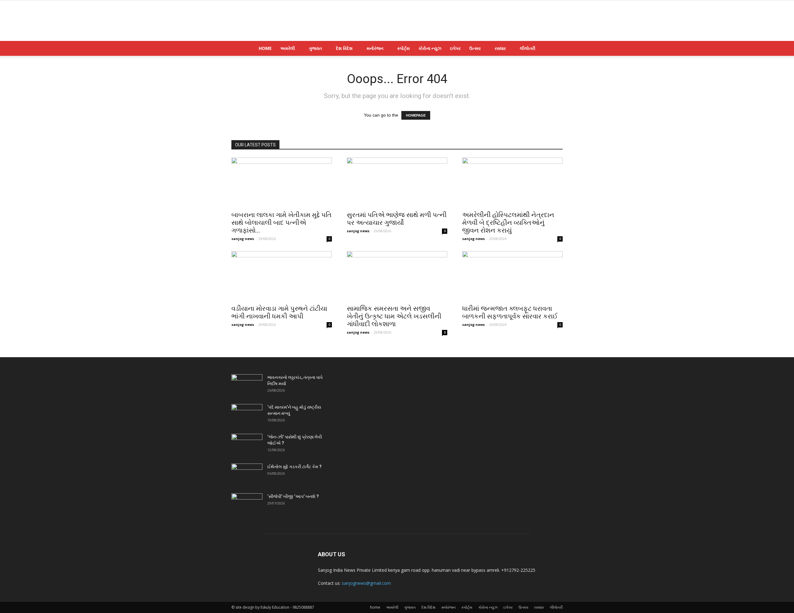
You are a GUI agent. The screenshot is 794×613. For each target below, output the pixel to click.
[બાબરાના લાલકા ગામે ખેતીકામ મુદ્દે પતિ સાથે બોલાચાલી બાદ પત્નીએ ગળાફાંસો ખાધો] (281, 182)
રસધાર (500, 48)
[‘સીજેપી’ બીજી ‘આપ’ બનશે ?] (246, 504)
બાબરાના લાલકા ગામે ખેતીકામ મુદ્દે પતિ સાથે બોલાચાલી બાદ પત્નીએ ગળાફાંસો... (281, 222)
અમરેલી (287, 48)
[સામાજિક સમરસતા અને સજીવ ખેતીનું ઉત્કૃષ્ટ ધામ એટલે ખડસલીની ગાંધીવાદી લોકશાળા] (397, 276)
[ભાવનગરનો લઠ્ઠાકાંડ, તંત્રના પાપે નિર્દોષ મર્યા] (246, 385)
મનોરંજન (375, 48)
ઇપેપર (455, 48)
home (265, 48)
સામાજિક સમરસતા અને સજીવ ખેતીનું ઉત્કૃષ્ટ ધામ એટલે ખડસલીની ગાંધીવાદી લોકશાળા (394, 316)
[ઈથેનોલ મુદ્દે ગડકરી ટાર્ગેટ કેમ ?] (246, 474)
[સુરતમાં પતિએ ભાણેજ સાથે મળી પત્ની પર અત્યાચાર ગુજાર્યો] (397, 182)
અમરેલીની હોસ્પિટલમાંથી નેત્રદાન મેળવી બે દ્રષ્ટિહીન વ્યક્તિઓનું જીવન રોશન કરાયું (508, 222)
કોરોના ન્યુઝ (429, 48)
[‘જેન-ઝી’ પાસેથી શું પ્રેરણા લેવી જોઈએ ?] (246, 444)
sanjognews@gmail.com (366, 583)
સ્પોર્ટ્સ (403, 48)
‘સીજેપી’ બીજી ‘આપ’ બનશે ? (293, 496)
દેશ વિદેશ (344, 48)
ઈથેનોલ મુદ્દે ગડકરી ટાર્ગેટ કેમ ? (294, 466)
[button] (555, 49)
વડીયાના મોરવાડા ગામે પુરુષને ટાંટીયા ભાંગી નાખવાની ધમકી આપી (279, 312)
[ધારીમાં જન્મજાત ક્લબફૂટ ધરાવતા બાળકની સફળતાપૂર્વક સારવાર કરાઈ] (512, 276)
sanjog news (242, 238)
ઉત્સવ (475, 48)
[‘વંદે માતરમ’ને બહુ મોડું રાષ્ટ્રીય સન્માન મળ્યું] (246, 415)
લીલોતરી (527, 48)
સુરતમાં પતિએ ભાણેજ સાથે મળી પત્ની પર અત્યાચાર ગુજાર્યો (397, 218)
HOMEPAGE (416, 115)
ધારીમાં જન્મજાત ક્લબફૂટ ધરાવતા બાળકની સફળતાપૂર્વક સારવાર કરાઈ (510, 312)
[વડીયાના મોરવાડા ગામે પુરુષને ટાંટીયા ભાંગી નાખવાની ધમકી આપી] (281, 276)
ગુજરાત (315, 48)
